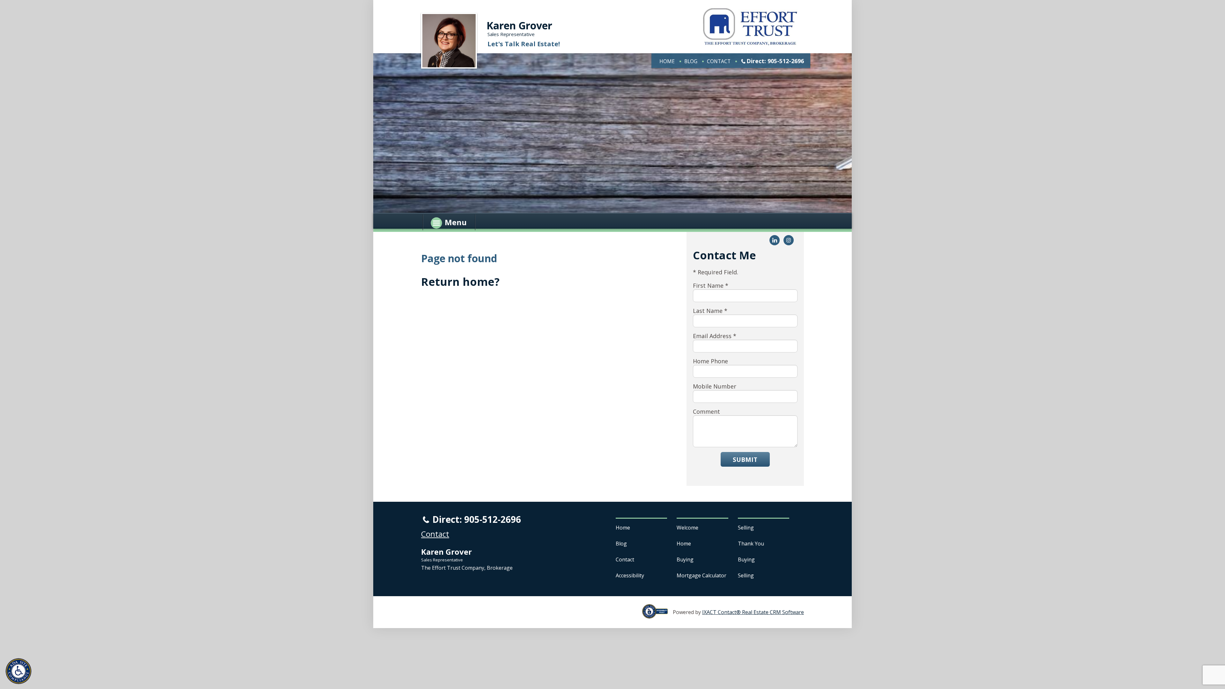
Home (667, 61)
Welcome (687, 527)
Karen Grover (519, 25)
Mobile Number (714, 386)
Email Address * (714, 336)
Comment (706, 411)
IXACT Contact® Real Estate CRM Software (753, 612)
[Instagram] (788, 240)
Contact (719, 61)
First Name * (710, 285)
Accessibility (630, 575)
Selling (746, 527)
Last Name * (710, 311)
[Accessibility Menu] (18, 671)
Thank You (751, 543)
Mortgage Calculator (701, 575)
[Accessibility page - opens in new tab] (657, 615)
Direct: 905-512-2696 (775, 61)
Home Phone (710, 361)
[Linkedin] (774, 240)
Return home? (460, 281)
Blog (690, 61)
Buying (685, 559)
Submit (745, 459)
